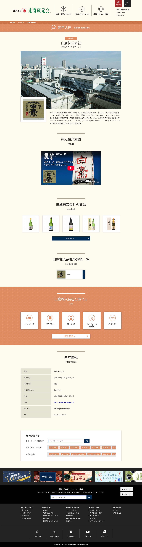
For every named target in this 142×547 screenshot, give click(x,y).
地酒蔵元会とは (121, 12)
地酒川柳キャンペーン (50, 515)
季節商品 (70, 515)
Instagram (37, 536)
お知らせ (69, 521)
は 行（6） (106, 447)
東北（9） (65, 454)
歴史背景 (50, 324)
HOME (12, 22)
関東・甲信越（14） (78, 454)
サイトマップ (94, 515)
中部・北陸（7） (93, 454)
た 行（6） (85, 447)
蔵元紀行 (21, 22)
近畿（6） (106, 454)
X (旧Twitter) (54, 537)
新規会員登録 (117, 507)
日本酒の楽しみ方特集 (50, 521)
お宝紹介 (112, 324)
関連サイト (104, 536)
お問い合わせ (120, 15)
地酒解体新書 (26, 518)
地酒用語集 (25, 515)
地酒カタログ (26, 513)
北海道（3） (54, 454)
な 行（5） (95, 447)
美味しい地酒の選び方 (123, 9)
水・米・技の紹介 (92, 325)
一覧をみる (70, 238)
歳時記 (45, 510)
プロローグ (29, 324)
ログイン (127, 5)
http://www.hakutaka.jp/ (64, 402)
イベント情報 (71, 510)
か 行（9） (64, 447)
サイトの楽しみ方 (96, 513)
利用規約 (93, 518)
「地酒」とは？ (127, 494)
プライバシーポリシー (97, 521)
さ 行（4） (74, 447)
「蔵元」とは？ (127, 489)
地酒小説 (46, 518)
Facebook (71, 537)
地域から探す (31, 454)
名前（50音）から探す (34, 447)
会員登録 (118, 5)
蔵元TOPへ (70, 336)
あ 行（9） (53, 447)
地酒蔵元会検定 (48, 513)
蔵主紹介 (71, 324)
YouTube (88, 536)
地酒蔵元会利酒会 (73, 513)
